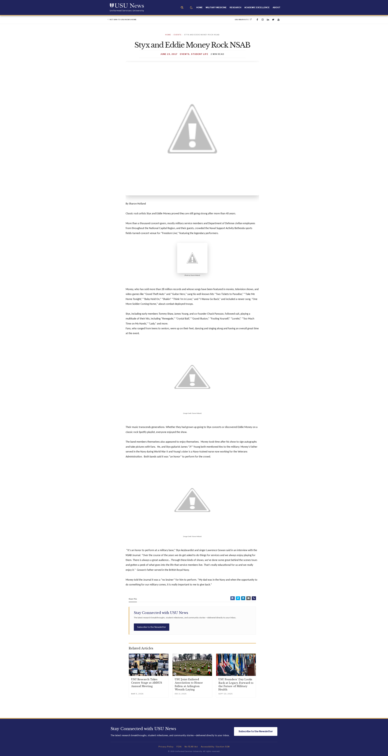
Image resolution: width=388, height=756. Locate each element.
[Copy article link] (254, 598)
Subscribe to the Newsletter (151, 627)
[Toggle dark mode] (191, 7)
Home (199, 7)
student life (199, 54)
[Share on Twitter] (238, 598)
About (276, 7)
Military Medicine (216, 7)
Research (235, 7)
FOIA (179, 746)
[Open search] (182, 7)
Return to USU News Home (123, 19)
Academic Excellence (257, 7)
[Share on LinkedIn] (243, 598)
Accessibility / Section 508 (215, 746)
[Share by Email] (248, 598)
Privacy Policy (166, 746)
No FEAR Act (191, 746)
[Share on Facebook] (232, 598)
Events (177, 35)
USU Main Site (242, 19)
